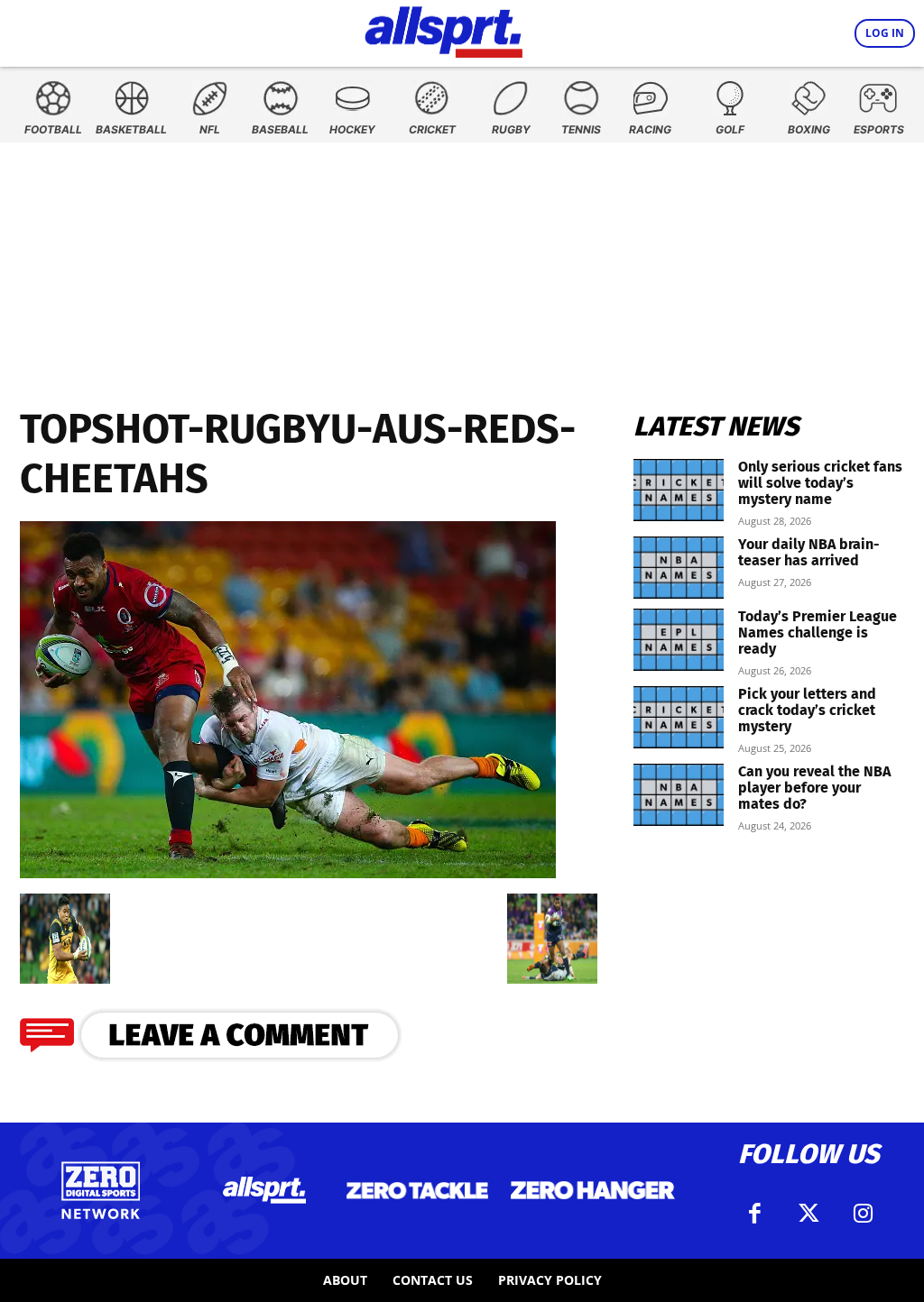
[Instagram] (862, 1213)
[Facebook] (754, 1213)
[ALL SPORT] (443, 29)
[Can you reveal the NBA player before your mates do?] (678, 795)
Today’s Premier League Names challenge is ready (817, 632)
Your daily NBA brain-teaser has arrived (809, 552)
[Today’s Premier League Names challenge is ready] (678, 640)
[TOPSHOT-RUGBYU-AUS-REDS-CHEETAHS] (288, 872)
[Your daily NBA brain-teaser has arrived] (678, 567)
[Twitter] (808, 1213)
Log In (884, 33)
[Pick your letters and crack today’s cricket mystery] (678, 717)
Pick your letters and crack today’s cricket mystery (807, 710)
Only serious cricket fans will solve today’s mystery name (820, 483)
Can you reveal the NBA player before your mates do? (814, 787)
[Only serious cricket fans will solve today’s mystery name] (678, 490)
